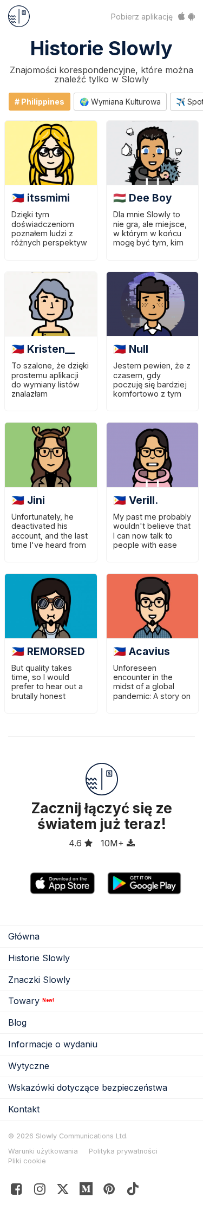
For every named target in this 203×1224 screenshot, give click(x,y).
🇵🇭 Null (130, 348)
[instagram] (39, 1191)
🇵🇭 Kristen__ (43, 348)
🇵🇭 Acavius (141, 651)
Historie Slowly (101, 48)
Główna (24, 936)
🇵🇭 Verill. (135, 500)
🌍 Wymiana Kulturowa (120, 101)
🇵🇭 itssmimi (40, 197)
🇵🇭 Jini (28, 500)
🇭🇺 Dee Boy (142, 197)
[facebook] (16, 1191)
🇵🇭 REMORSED (48, 651)
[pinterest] (86, 1191)
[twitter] (63, 1191)
